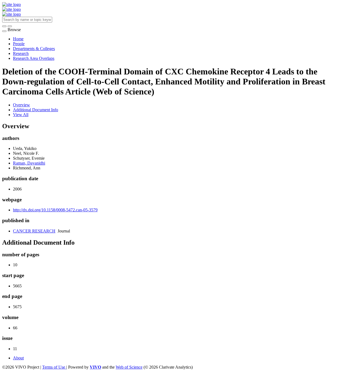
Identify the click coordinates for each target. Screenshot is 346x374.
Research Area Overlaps (33, 58)
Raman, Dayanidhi (29, 163)
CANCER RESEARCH (34, 231)
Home (18, 39)
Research (21, 53)
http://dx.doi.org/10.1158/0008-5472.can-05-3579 (55, 210)
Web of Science (129, 367)
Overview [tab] (21, 105)
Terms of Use (54, 367)
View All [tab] (20, 114)
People (19, 43)
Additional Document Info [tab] (35, 109)
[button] (4, 26)
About (18, 358)
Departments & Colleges (34, 48)
